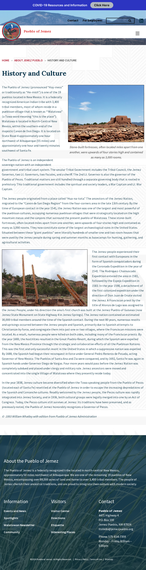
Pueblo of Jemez (37, 31)
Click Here (102, 5)
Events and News (15, 511)
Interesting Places (63, 532)
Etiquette (57, 525)
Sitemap (109, 559)
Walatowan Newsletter (19, 525)
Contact (72, 20)
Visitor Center (60, 511)
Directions (58, 518)
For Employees (92, 20)
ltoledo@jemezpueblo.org (116, 529)
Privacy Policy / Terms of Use (88, 559)
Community (12, 532)
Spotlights (11, 518)
